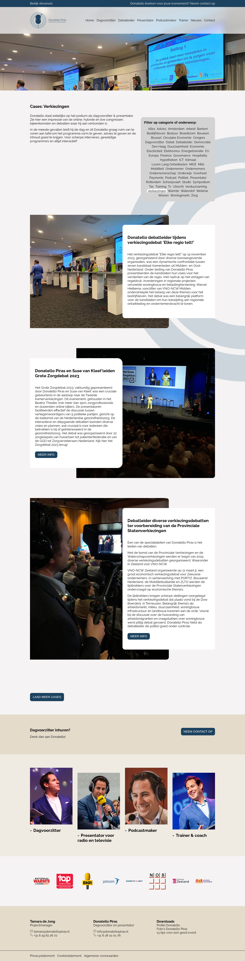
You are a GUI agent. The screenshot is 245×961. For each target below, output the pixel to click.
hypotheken (169, 160)
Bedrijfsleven (156, 133)
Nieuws (196, 20)
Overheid (200, 173)
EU (207, 151)
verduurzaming (196, 186)
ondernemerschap (162, 173)
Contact (209, 20)
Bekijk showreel (41, 3)
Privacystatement (42, 955)
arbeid (190, 129)
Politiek (183, 177)
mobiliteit (157, 168)
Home (90, 20)
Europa (154, 155)
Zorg (194, 195)
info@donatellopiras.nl (112, 931)
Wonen (163, 195)
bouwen (203, 133)
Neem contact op (202, 3)
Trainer (183, 20)
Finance (166, 155)
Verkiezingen (157, 191)
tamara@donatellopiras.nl (52, 931)
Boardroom (188, 133)
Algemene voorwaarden (101, 955)
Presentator (145, 20)
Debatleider (126, 20)
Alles (151, 129)
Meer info (46, 454)
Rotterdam (153, 182)
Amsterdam (176, 129)
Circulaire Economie (177, 137)
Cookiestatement (69, 955)
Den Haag (159, 146)
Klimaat (190, 160)
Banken (202, 129)
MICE (192, 164)
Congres (199, 137)
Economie (197, 146)
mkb (201, 164)
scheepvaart (171, 182)
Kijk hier (101, 441)
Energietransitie (193, 151)
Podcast (170, 177)
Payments (156, 177)
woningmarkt (180, 195)
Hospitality (199, 155)
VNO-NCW (136, 570)
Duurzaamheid (178, 146)
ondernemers (195, 168)
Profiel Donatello (168, 925)
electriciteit (154, 151)
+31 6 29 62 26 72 (45, 935)
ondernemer (175, 168)
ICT (181, 160)
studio (186, 182)
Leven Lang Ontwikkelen (170, 164)
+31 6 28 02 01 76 (109, 935)
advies (161, 129)
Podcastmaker (166, 20)
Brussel (156, 137)
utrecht (178, 186)
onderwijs (185, 173)
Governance (182, 155)
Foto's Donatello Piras (172, 929)
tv (169, 186)
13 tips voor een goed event (176, 932)
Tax (151, 186)
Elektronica (172, 151)
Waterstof (188, 191)
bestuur (172, 133)
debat (170, 142)
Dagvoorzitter (106, 20)
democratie (202, 142)
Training (160, 186)
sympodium (201, 182)
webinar (202, 191)
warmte (173, 191)
